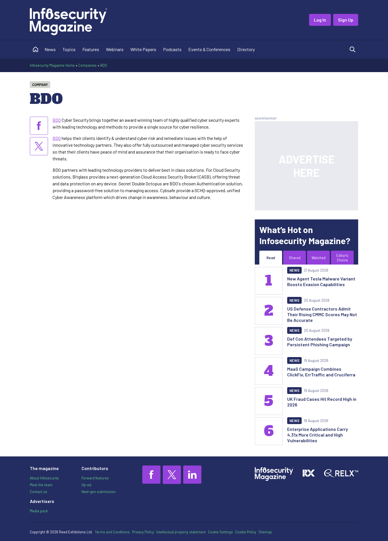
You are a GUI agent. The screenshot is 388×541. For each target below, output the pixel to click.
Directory (246, 49)
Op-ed (86, 485)
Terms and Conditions (112, 532)
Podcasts (172, 49)
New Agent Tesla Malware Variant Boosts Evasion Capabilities (321, 281)
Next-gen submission (99, 491)
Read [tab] (270, 257)
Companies (87, 65)
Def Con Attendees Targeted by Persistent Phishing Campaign (319, 341)
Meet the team (41, 485)
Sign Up (345, 19)
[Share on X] (39, 146)
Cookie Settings (220, 532)
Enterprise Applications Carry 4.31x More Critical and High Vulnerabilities (317, 434)
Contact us (38, 491)
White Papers (143, 49)
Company (40, 84)
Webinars (115, 49)
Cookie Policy (245, 532)
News (50, 49)
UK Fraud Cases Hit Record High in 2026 (321, 401)
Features (90, 49)
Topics (69, 49)
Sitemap (265, 532)
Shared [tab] (295, 257)
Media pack (39, 511)
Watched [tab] (319, 257)
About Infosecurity (44, 478)
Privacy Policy (143, 532)
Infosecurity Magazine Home (52, 65)
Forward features (95, 478)
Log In (320, 19)
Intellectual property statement (181, 532)
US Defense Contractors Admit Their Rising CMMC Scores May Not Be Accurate (322, 314)
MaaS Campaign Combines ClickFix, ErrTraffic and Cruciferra (321, 371)
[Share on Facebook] (39, 126)
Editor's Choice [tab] (342, 257)
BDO (103, 65)
